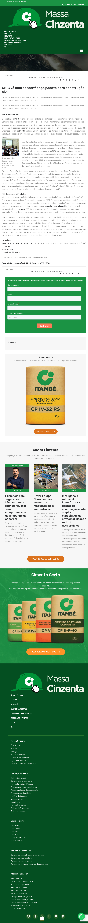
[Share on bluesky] (78, 79)
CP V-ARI (14, 831)
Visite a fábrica (17, 799)
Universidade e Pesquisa (15, 40)
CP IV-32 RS (15, 828)
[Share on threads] (66, 79)
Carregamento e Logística (21, 896)
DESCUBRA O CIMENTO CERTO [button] (45, 431)
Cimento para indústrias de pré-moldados (27, 855)
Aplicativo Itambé (18, 840)
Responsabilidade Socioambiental (24, 790)
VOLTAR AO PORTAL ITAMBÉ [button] (16, 2)
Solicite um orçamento (20, 884)
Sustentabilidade (12, 38)
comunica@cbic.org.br (11, 252)
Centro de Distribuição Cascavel (24, 902)
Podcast (8, 45)
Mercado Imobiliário (56, 77)
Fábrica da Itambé (18, 890)
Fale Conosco (16, 878)
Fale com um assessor (20, 887)
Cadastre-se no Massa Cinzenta (23, 764)
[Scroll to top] (42, 918)
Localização (15, 802)
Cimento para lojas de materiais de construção (29, 864)
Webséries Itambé (18, 778)
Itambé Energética (18, 805)
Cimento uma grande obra (21, 781)
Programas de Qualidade (21, 793)
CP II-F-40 (15, 834)
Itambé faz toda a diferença (22, 784)
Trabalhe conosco (18, 811)
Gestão (7, 34)
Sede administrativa (19, 893)
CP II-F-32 (15, 825)
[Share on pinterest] (69, 79)
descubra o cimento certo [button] (46, 652)
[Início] (74, 4)
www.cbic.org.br (9, 249)
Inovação (8, 36)
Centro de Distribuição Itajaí (22, 899)
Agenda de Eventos (12, 43)
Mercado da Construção (41, 77)
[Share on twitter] (63, 79)
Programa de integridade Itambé (24, 787)
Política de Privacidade (20, 808)
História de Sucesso (19, 796)
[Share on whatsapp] (75, 79)
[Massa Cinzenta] (45, 19)
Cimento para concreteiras (21, 861)
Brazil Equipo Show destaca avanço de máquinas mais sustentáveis (44, 502)
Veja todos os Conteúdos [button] (45, 559)
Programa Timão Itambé (20, 905)
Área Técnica (10, 32)
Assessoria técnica (18, 908)
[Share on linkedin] (72, 79)
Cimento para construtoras (21, 858)
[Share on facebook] (60, 79)
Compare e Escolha (18, 837)
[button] (4, 2)
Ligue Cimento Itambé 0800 (22, 881)
